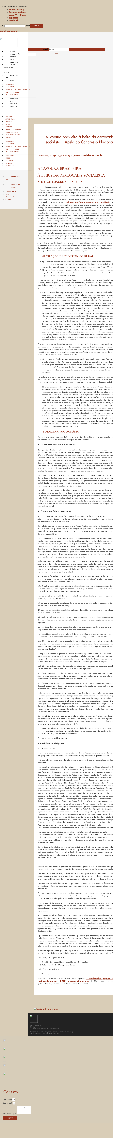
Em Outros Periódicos (14, 95)
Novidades (14, 51)
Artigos (13, 80)
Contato (13, 187)
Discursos (13, 104)
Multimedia (14, 62)
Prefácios (13, 106)
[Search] (38, 55)
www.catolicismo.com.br (88, 155)
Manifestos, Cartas (13, 135)
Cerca (27, 25)
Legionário (10, 84)
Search (45, 49)
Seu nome (7, 1099)
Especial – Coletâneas (14, 129)
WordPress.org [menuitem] (16, 9)
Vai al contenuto (8, 31)
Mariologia (14, 109)
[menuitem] (58, 6)
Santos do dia (13, 178)
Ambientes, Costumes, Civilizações (18, 89)
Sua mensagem (10, 1113)
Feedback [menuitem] (14, 20)
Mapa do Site (16, 184)
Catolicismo (10, 87)
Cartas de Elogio (12, 132)
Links (12, 182)
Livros (12, 101)
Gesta (12, 59)
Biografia (13, 57)
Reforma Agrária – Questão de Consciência (88, 202)
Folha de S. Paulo (12, 92)
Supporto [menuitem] (13, 17)
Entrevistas (14, 98)
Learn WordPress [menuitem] (17, 15)
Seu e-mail (8, 1103)
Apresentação (15, 54)
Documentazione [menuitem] (17, 12)
